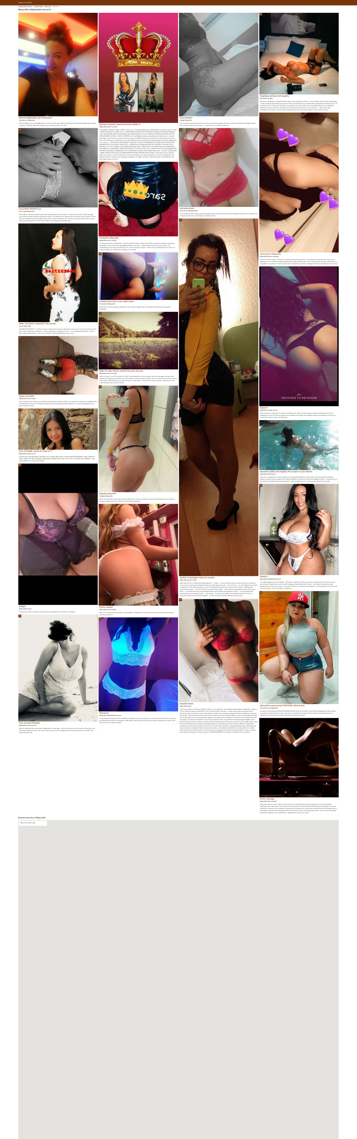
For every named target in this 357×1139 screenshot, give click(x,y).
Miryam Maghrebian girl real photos (35, 118)
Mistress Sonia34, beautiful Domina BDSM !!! (120, 124)
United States (38, 6)
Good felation (186, 118)
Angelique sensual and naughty (274, 96)
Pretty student (106, 607)
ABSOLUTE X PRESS (25, 3)
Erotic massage (267, 799)
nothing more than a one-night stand (116, 301)
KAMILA (264, 576)
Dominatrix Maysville (109, 238)
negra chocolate (26, 396)
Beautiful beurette (107, 493)
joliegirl (22, 606)
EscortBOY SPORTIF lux (30, 209)
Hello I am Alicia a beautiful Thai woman (37, 323)
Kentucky (48, 6)
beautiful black (186, 703)
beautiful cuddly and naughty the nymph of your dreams (286, 471)
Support (264, 407)
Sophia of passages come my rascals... (198, 577)
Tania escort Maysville (270, 254)
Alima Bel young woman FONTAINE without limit (282, 705)
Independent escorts (25, 6)
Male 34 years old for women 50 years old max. (121, 371)
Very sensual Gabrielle (29, 723)
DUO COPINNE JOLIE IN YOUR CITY (35, 451)
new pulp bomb (187, 208)
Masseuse (104, 713)
